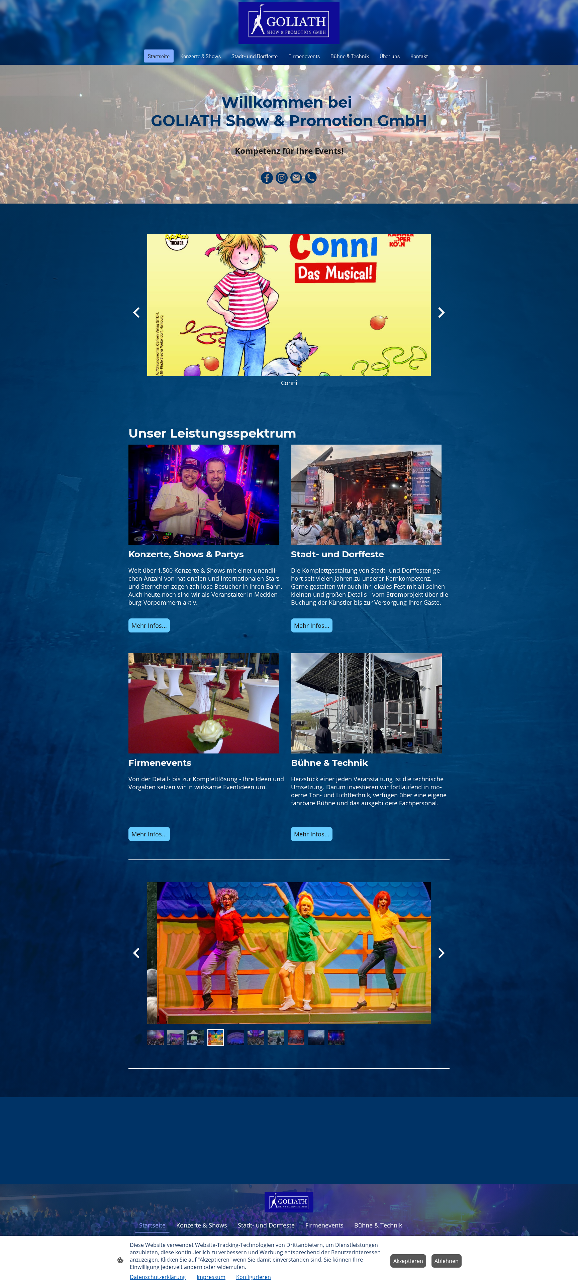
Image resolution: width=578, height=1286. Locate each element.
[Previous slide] (136, 312)
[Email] (296, 178)
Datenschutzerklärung (158, 1277)
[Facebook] (267, 178)
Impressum (211, 1277)
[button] (155, 1037)
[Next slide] (440, 953)
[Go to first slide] (440, 312)
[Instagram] (282, 178)
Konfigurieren (253, 1277)
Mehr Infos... (311, 625)
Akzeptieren (408, 1261)
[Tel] (311, 178)
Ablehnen (447, 1261)
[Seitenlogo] (288, 23)
